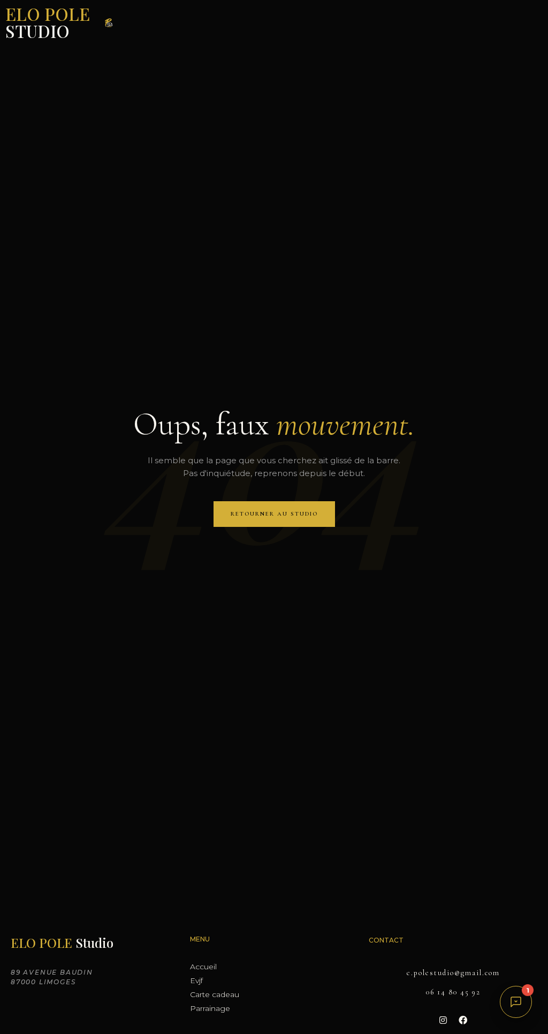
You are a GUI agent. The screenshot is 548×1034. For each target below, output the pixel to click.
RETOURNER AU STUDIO (274, 513)
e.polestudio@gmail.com (453, 972)
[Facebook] (462, 1020)
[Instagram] (443, 1020)
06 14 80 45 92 (453, 992)
